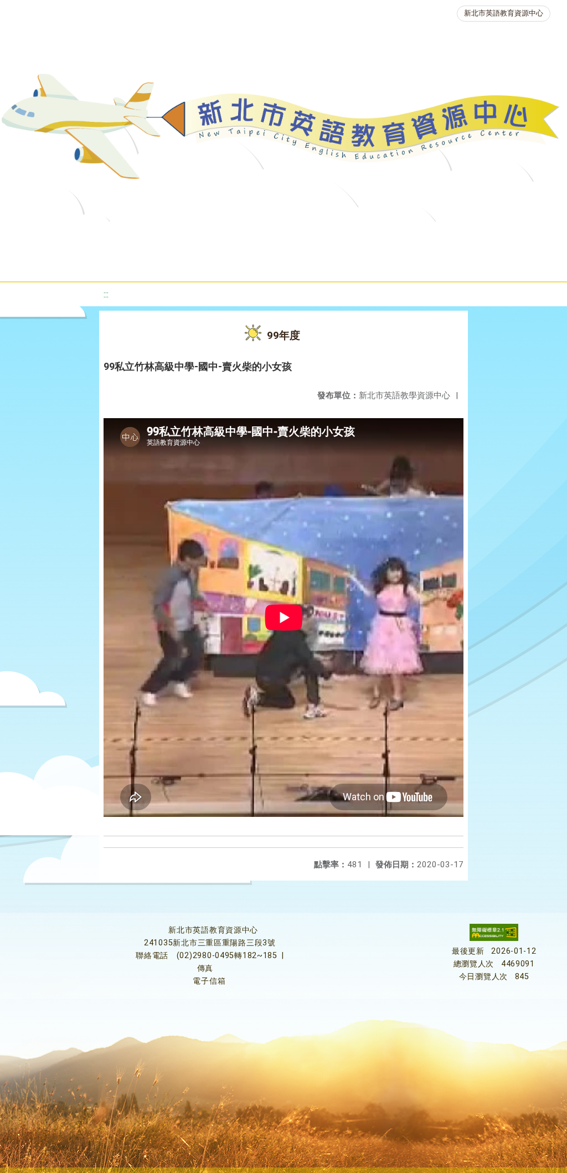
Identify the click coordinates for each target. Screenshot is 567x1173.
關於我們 (43, 235)
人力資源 (165, 263)
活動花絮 (388, 263)
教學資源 (230, 235)
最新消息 (110, 235)
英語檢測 (443, 235)
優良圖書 (377, 235)
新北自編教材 (303, 235)
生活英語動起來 (244, 263)
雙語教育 (321, 263)
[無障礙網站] (494, 938)
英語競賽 (510, 235)
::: (106, 294)
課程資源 (163, 235)
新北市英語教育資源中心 (503, 13)
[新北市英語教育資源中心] (283, 130)
